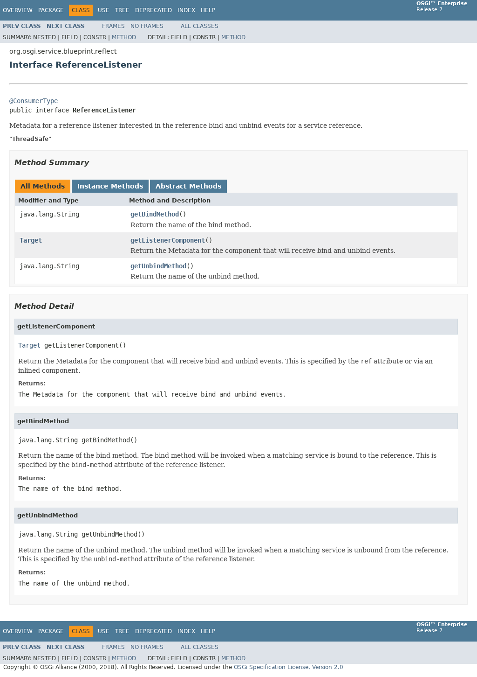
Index (186, 10)
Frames (113, 26)
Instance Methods (110, 186)
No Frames (147, 26)
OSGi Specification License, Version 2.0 (288, 667)
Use (103, 10)
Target (31, 240)
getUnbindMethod (158, 266)
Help (208, 10)
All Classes (199, 26)
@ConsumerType (33, 101)
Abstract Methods (188, 186)
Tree (122, 10)
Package (51, 10)
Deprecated (153, 10)
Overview (18, 10)
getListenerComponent (167, 240)
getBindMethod (154, 214)
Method (124, 37)
